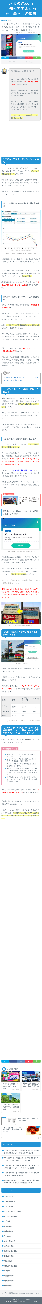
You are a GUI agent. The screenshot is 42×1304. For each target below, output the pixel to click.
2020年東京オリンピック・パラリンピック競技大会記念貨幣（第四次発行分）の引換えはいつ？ (22, 1182)
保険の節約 (8, 1226)
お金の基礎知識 (9, 1201)
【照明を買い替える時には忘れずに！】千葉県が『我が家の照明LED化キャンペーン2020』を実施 (21, 1167)
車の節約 (4, 20)
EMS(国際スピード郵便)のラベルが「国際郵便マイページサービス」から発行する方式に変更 (21, 1159)
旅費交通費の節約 (10, 1251)
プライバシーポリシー (17, 1299)
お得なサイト (9, 1196)
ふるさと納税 (9, 1206)
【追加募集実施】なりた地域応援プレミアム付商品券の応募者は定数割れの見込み (21, 1174)
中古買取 (7, 1221)
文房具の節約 (9, 1246)
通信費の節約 (9, 1276)
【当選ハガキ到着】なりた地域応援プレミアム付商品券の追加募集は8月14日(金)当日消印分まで (21, 1152)
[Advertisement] (21, 138)
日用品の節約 (9, 1256)
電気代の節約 (9, 1281)
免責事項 (28, 1299)
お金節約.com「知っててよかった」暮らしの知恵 (21, 8)
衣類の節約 (8, 1261)
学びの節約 (8, 1236)
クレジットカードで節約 (12, 1211)
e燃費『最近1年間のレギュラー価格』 (23, 253)
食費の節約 (8, 1285)
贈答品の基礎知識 (10, 1266)
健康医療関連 (9, 1231)
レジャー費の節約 (10, 1216)
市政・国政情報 (9, 1241)
